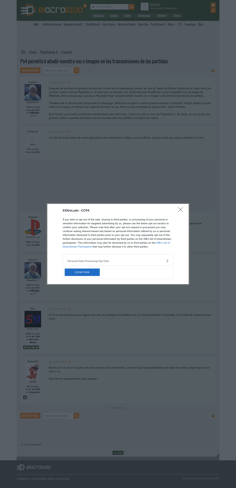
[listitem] (118, 261)
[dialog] (118, 244)
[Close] (181, 210)
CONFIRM (82, 272)
